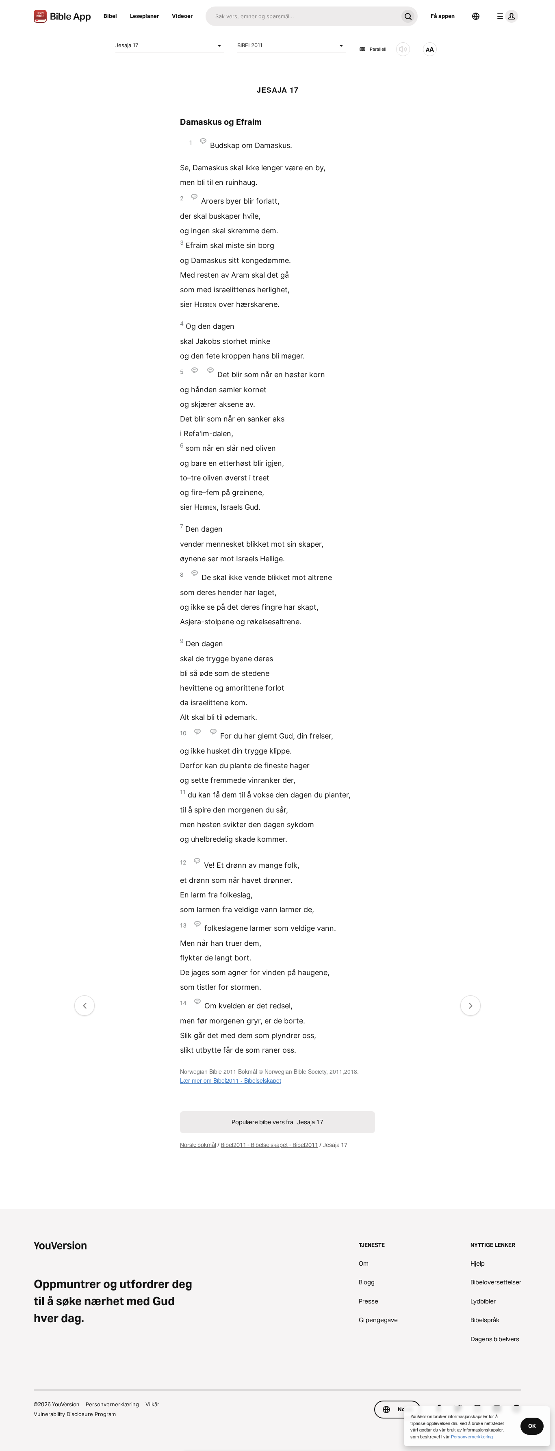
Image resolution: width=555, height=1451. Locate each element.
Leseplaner (144, 16)
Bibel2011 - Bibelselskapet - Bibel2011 (269, 1145)
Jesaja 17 (126, 45)
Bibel (110, 16)
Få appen (443, 16)
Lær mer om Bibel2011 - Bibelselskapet (230, 1080)
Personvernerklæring (112, 1404)
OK (532, 1426)
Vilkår (152, 1404)
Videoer (182, 16)
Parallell (378, 49)
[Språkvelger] (476, 16)
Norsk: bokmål (198, 1145)
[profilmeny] (505, 16)
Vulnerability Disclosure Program (75, 1414)
